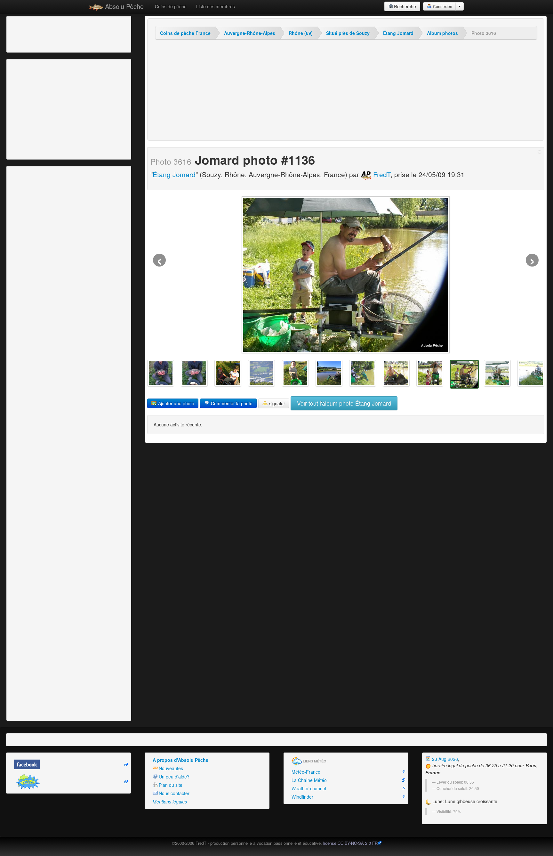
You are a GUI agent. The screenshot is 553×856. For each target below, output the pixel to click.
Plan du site (170, 785)
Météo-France (306, 772)
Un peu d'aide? (174, 776)
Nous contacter (174, 793)
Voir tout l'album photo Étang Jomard (344, 403)
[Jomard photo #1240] (261, 373)
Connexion (442, 6)
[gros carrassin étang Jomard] (194, 373)
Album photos (442, 33)
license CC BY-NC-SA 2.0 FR (350, 843)
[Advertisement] (43, 33)
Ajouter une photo (175, 403)
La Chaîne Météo (309, 780)
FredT (380, 174)
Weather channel (309, 788)
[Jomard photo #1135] (497, 373)
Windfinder (302, 797)
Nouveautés (171, 768)
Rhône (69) (301, 33)
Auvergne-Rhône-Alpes (249, 33)
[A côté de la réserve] (362, 373)
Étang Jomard (398, 33)
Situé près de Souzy (348, 33)
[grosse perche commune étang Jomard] (160, 373)
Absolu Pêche (123, 6)
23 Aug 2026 (444, 759)
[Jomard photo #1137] (429, 373)
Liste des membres (215, 6)
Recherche (405, 6)
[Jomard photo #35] (329, 373)
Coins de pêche (171, 6)
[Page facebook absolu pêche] (68, 764)
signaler (276, 403)
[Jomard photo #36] (295, 373)
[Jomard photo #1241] (227, 373)
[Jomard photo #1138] (396, 373)
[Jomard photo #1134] (530, 373)
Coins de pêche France (185, 33)
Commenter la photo (231, 403)
